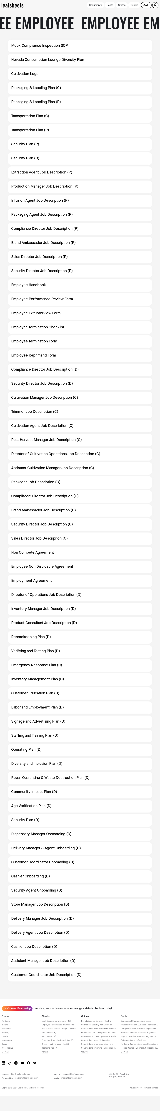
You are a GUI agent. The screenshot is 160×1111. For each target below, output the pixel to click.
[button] (146, 5)
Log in (155, 5)
